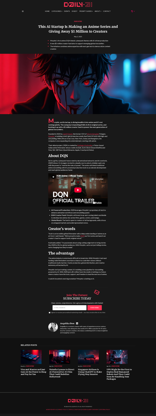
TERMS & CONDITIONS (74, 409)
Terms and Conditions (109, 228)
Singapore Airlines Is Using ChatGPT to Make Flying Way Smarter (90, 371)
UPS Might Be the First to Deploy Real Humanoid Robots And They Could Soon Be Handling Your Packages (119, 374)
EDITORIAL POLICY (105, 409)
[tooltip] (77, 323)
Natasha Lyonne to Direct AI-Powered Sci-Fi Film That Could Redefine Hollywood (61, 373)
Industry (78, 21)
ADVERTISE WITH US (51, 409)
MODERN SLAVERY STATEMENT (90, 409)
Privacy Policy (98, 228)
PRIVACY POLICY (62, 409)
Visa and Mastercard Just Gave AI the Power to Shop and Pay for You (33, 371)
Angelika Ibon (67, 323)
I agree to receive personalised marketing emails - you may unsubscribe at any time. (78, 312)
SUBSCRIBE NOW (95, 220)
